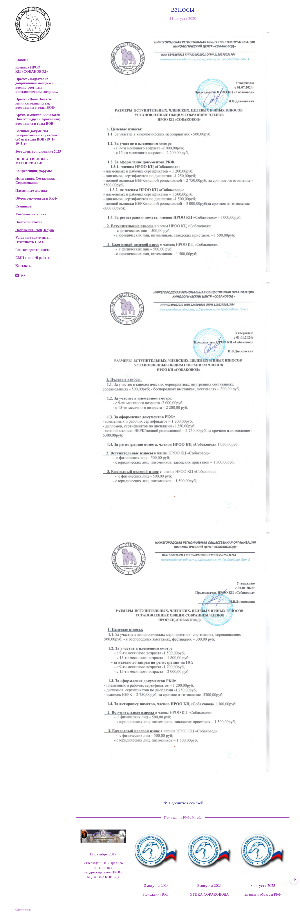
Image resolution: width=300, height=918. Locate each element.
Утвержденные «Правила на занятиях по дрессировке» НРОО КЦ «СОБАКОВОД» (103, 869)
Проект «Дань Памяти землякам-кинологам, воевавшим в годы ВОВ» (35, 103)
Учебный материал (30, 214)
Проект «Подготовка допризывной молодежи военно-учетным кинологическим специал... (36, 85)
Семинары (24, 206)
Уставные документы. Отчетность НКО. (33, 239)
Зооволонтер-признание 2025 (38, 151)
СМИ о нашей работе (32, 257)
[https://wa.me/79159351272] (23, 275)
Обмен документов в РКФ (36, 198)
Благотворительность (32, 249)
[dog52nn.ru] (33, 24)
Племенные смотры (31, 190)
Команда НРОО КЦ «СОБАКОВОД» (31, 69)
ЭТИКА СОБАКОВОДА (209, 894)
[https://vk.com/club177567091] (17, 275)
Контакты (23, 265)
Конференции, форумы (33, 171)
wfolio (27, 909)
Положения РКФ (156, 894)
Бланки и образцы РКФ (262, 894)
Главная (22, 60)
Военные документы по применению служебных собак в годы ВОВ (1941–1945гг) (37, 137)
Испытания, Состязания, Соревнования (35, 180)
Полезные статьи (28, 222)
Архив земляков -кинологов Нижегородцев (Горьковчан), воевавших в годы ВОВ (38, 119)
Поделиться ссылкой (186, 802)
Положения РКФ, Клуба (34, 230)
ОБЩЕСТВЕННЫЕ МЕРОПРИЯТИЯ (31, 161)
